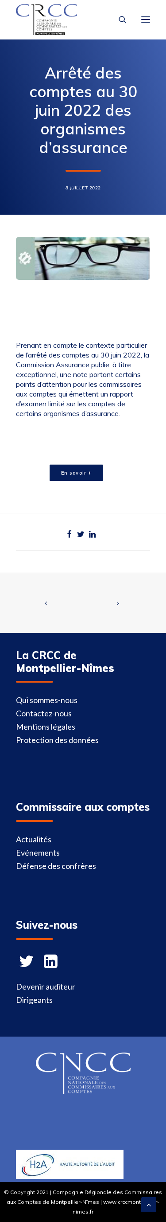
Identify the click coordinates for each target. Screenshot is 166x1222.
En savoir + (76, 472)
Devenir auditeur (45, 986)
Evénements (38, 852)
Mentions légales (45, 726)
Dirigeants (34, 1000)
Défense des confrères (56, 866)
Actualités (33, 839)
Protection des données (57, 740)
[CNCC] (83, 1091)
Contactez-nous (44, 713)
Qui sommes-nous (46, 700)
